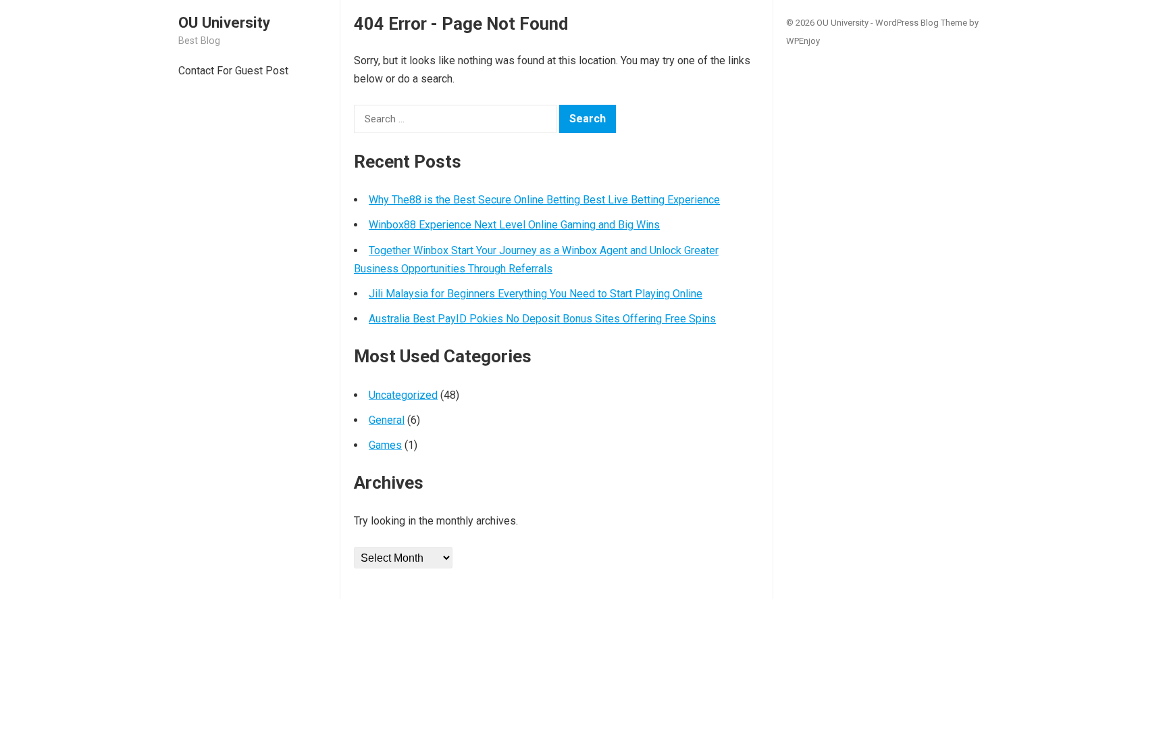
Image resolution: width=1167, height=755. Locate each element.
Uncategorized (403, 395)
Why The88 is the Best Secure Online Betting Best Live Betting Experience (544, 199)
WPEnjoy (803, 41)
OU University (224, 22)
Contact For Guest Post (233, 70)
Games (385, 445)
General (387, 420)
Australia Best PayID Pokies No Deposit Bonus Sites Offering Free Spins (542, 318)
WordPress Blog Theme (921, 23)
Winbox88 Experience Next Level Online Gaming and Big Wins (514, 224)
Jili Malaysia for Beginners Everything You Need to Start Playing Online (535, 293)
